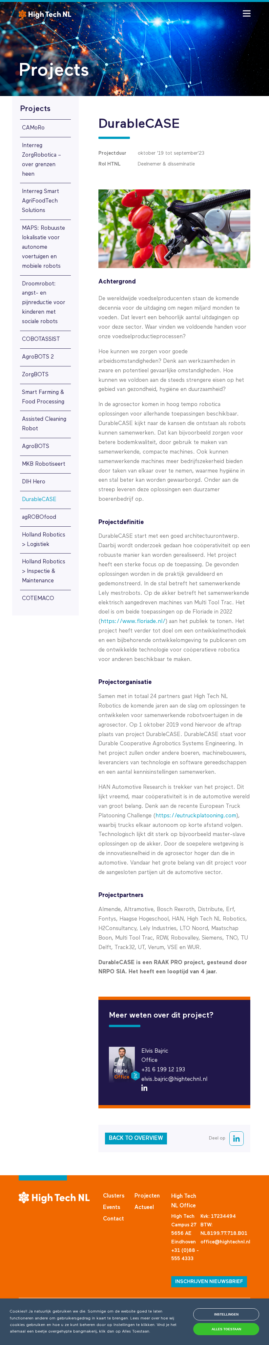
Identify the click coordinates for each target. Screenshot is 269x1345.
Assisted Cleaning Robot (44, 424)
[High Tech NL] (45, 14)
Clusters (114, 1196)
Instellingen (226, 1314)
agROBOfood (39, 517)
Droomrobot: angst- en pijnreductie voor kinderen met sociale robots (43, 303)
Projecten (147, 1196)
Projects (35, 109)
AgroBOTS (35, 446)
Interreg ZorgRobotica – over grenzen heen (41, 160)
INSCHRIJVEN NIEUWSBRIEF (209, 1281)
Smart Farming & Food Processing (43, 397)
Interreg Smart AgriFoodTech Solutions (40, 201)
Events (111, 1207)
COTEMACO (38, 598)
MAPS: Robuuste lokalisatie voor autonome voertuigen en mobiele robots (43, 247)
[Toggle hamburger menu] (246, 13)
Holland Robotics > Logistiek (43, 539)
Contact (113, 1219)
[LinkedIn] (144, 1089)
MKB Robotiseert (43, 464)
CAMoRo (33, 128)
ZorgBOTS (35, 375)
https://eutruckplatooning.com (195, 816)
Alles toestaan (226, 1329)
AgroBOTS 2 (38, 357)
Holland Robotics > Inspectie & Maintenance (43, 571)
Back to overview (136, 1138)
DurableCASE (39, 499)
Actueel (144, 1207)
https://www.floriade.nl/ (133, 621)
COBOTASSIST (41, 339)
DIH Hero (33, 482)
